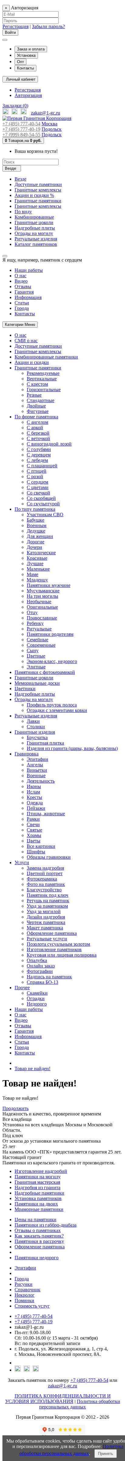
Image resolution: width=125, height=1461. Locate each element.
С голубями (39, 449)
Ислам (33, 791)
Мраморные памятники (39, 1209)
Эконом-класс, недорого (52, 661)
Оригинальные (42, 607)
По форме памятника (36, 416)
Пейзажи (36, 808)
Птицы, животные (46, 813)
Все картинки (41, 846)
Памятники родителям (50, 634)
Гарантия (24, 291)
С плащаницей (42, 465)
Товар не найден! (32, 1068)
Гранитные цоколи (34, 222)
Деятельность (41, 781)
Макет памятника (45, 927)
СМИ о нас (26, 340)
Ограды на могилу (34, 233)
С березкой (38, 433)
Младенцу (37, 579)
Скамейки (37, 993)
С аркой (35, 427)
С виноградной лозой (49, 443)
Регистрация (15, 26)
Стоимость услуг (32, 1305)
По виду (23, 211)
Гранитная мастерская (37, 1182)
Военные (36, 775)
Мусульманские (43, 590)
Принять (105, 1453)
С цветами (38, 487)
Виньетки (37, 770)
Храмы (34, 835)
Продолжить (15, 1108)
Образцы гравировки (49, 857)
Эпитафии (37, 759)
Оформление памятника (52, 933)
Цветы (33, 840)
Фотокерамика (42, 878)
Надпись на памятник (49, 976)
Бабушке (35, 520)
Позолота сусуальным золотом (58, 944)
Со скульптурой (43, 503)
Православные (42, 617)
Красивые (37, 558)
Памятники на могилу (38, 1176)
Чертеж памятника (46, 922)
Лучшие (35, 563)
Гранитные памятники (38, 200)
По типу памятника (35, 509)
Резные (34, 394)
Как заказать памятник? (39, 1235)
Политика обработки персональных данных (79, 1404)
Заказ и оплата (31, 49)
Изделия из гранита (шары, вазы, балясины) (72, 748)
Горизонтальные (44, 389)
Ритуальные (39, 628)
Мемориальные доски (37, 683)
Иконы (34, 786)
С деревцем (39, 454)
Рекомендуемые (43, 373)
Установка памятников (38, 1198)
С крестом (37, 384)
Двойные (36, 405)
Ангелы (35, 764)
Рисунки (23, 1284)
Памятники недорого (37, 1257)
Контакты (25, 68)
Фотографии (40, 971)
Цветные (36, 655)
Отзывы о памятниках (38, 1230)
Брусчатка (37, 737)
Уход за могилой (44, 911)
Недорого (37, 1003)
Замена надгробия (45, 867)
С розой (35, 476)
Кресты (34, 797)
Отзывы (23, 286)
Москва (49, 123)
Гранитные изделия (35, 732)
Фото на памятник (46, 884)
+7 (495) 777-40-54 (21, 123)
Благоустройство (44, 889)
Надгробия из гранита (37, 1187)
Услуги (22, 862)
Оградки (36, 998)
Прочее (22, 987)
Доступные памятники (38, 184)
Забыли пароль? (48, 26)
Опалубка (37, 960)
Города (22, 308)
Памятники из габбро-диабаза (45, 1225)
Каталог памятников (36, 244)
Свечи (33, 824)
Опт (20, 62)
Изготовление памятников (54, 949)
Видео (21, 281)
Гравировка (27, 753)
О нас (20, 275)
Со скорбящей (41, 498)
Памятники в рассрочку (39, 1241)
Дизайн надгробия (46, 916)
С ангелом (37, 422)
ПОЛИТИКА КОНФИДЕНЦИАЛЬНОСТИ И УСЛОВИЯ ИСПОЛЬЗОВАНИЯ (58, 1398)
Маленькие (38, 568)
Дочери (34, 547)
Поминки (24, 1300)
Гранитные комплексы (38, 189)
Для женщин (40, 536)
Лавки (33, 721)
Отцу (32, 612)
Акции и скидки (32, 362)
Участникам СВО (45, 514)
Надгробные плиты (35, 227)
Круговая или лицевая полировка (61, 954)
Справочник (27, 1289)
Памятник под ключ (47, 895)
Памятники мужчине (48, 585)
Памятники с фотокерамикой (45, 672)
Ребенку (35, 623)
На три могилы (42, 596)
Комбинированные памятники (46, 356)
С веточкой (38, 438)
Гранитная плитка (45, 742)
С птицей (36, 471)
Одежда (35, 802)
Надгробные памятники (39, 1193)
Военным (36, 525)
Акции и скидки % (34, 195)
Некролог (25, 1295)
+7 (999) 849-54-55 (21, 134)
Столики (36, 726)
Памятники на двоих (36, 1203)
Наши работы (29, 270)
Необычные (39, 601)
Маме (32, 574)
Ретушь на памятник (48, 900)
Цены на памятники (35, 1219)
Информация (28, 297)
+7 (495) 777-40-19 (21, 129)
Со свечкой (38, 492)
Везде (20, 179)
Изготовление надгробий (41, 1171)
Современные (41, 645)
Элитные (36, 666)
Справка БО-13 (42, 982)
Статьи (22, 302)
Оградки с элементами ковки (57, 710)
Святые (34, 829)
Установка (26, 55)
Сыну (33, 650)
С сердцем (37, 481)
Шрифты (36, 851)
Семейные (37, 639)
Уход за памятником (47, 906)
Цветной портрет (44, 873)
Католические (41, 552)
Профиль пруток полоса (52, 704)
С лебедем (37, 460)
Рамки (33, 819)
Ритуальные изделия (36, 238)
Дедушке (36, 530)
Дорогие (35, 541)
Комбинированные (34, 217)
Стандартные (40, 400)
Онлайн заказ (41, 965)
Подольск (52, 129)
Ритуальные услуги (47, 938)
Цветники (25, 688)
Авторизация (28, 95)
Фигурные (38, 411)
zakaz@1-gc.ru (45, 112)
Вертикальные (42, 378)
